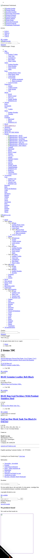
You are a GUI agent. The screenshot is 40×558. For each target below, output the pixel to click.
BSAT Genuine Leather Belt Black (17, 377)
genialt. (10, 157)
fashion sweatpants (17, 79)
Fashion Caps (12, 178)
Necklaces (7, 193)
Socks (6, 200)
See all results (5, 504)
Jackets (10, 86)
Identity (10, 160)
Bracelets (7, 185)
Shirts (10, 69)
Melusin (10, 164)
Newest (3, 358)
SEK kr (6, 34)
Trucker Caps (12, 182)
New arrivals (8, 281)
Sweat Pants (11, 77)
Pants (6, 71)
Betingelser (7, 470)
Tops (5, 107)
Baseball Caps (12, 183)
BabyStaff (11, 119)
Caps (5, 177)
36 (5, 363)
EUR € (6, 31)
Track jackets (12, 67)
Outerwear (7, 84)
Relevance (9, 358)
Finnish (12, 10)
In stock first (25, 360)
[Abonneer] (19, 484)
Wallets (6, 197)
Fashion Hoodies (13, 64)
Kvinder (11, 264)
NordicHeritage (12, 167)
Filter (2, 355)
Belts (5, 187)
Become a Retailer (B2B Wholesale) (15, 476)
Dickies (10, 154)
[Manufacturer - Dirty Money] (17, 145)
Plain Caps (11, 180)
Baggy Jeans (8, 282)
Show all (9, 363)
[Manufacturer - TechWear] (16, 139)
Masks (6, 212)
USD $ (6, 36)
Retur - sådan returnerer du (12, 468)
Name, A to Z (24, 358)
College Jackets (12, 87)
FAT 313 (10, 97)
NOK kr (6, 33)
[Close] (21, 499)
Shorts (6, 92)
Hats (5, 192)
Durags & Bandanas (10, 188)
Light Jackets (12, 89)
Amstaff (10, 147)
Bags (5, 203)
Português (15, 22)
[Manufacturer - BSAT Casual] (17, 137)
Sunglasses (7, 202)
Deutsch (13, 15)
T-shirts (6, 53)
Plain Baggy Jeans (13, 74)
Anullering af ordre (10, 475)
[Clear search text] (19, 499)
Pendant (6, 208)
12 (2, 363)
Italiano (12, 18)
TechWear (11, 172)
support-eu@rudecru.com (8, 446)
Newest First (16, 358)
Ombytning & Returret (11, 467)
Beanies (6, 195)
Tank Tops (11, 56)
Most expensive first (15, 360)
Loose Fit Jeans (12, 82)
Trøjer (6, 63)
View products (5, 401)
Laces (6, 198)
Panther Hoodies (13, 112)
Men (10, 221)
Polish (12, 20)
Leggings (7, 117)
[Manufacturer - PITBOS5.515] (17, 144)
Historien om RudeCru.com (12, 473)
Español (13, 17)
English (12, 8)
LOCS (10, 162)
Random (31, 360)
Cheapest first (5, 360)
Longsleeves (12, 58)
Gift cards (7, 472)
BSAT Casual (12, 96)
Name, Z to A (32, 358)
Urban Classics (12, 173)
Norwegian (16, 13)
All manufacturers (9, 327)
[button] (6, 551)
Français (13, 23)
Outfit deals (7, 287)
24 (3, 363)
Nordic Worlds (12, 99)
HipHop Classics (13, 159)
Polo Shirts (11, 59)
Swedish (13, 12)
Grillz (6, 190)
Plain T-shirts (12, 61)
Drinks (6, 210)
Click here (22, 456)
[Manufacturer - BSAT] (15, 135)
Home (6, 220)
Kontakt (6, 465)
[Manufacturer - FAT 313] (16, 142)
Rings (6, 207)
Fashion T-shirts (13, 54)
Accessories (12, 289)
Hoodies (10, 114)
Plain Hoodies (12, 66)
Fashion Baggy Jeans (14, 72)
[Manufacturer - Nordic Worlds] (17, 140)
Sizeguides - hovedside (11, 463)
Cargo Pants (11, 76)
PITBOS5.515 (12, 101)
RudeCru (11, 170)
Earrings (6, 205)
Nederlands (16, 25)
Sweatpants (7, 106)
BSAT (10, 94)
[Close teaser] (14, 556)
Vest (9, 91)
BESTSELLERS (9, 286)
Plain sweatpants (17, 81)
